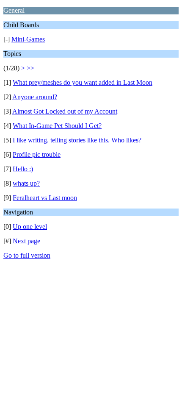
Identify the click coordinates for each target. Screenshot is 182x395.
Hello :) (23, 168)
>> (30, 68)
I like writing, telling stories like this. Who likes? (77, 140)
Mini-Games (28, 39)
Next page (26, 241)
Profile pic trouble (37, 154)
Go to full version (26, 255)
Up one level (30, 226)
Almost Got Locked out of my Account (64, 111)
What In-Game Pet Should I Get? (57, 125)
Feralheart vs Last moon (45, 197)
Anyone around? (34, 96)
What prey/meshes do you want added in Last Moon (82, 82)
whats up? (26, 183)
